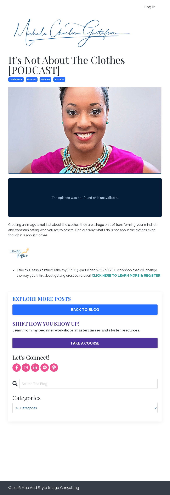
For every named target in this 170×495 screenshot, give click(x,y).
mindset (31, 79)
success (59, 79)
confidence (16, 79)
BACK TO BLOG (85, 309)
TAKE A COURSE (85, 343)
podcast (45, 79)
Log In (149, 7)
